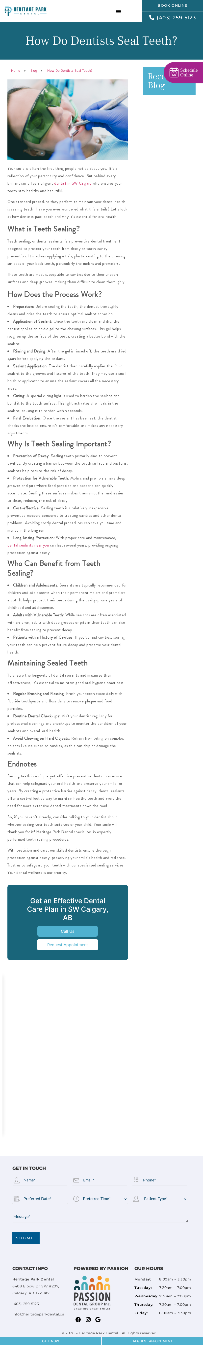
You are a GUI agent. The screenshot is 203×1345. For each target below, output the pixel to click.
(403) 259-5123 (25, 1304)
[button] (119, 11)
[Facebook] (78, 1320)
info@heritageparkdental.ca (38, 1314)
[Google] (98, 1320)
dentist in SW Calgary (73, 183)
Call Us (67, 931)
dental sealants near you (28, 545)
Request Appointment (67, 944)
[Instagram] (88, 1320)
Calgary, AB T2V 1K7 (35, 1286)
